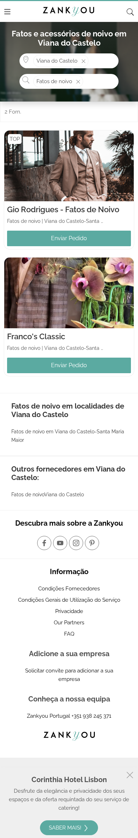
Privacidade (69, 611)
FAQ (69, 634)
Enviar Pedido (69, 238)
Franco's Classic (36, 336)
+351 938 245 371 (91, 716)
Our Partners (69, 622)
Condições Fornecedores (69, 588)
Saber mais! (66, 828)
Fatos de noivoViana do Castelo (47, 494)
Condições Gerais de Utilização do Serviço (69, 600)
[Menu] (7, 12)
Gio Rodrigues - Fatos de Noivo (63, 209)
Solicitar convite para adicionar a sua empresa (69, 674)
